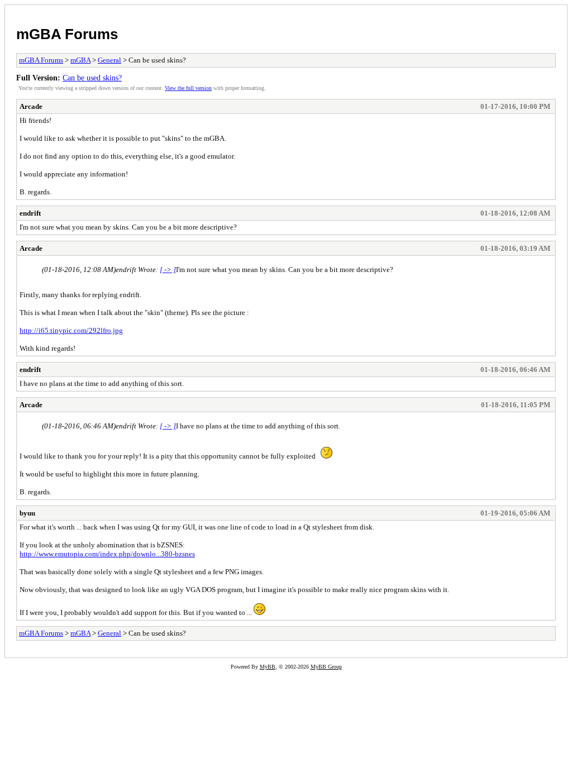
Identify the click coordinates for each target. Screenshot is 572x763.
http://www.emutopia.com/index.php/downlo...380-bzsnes (107, 554)
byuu (27, 513)
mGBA (80, 60)
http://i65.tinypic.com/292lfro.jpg (71, 330)
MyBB (267, 667)
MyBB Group (326, 667)
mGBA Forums (67, 34)
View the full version (188, 88)
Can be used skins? (92, 77)
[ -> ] (168, 269)
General (109, 60)
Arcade (31, 106)
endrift (30, 213)
